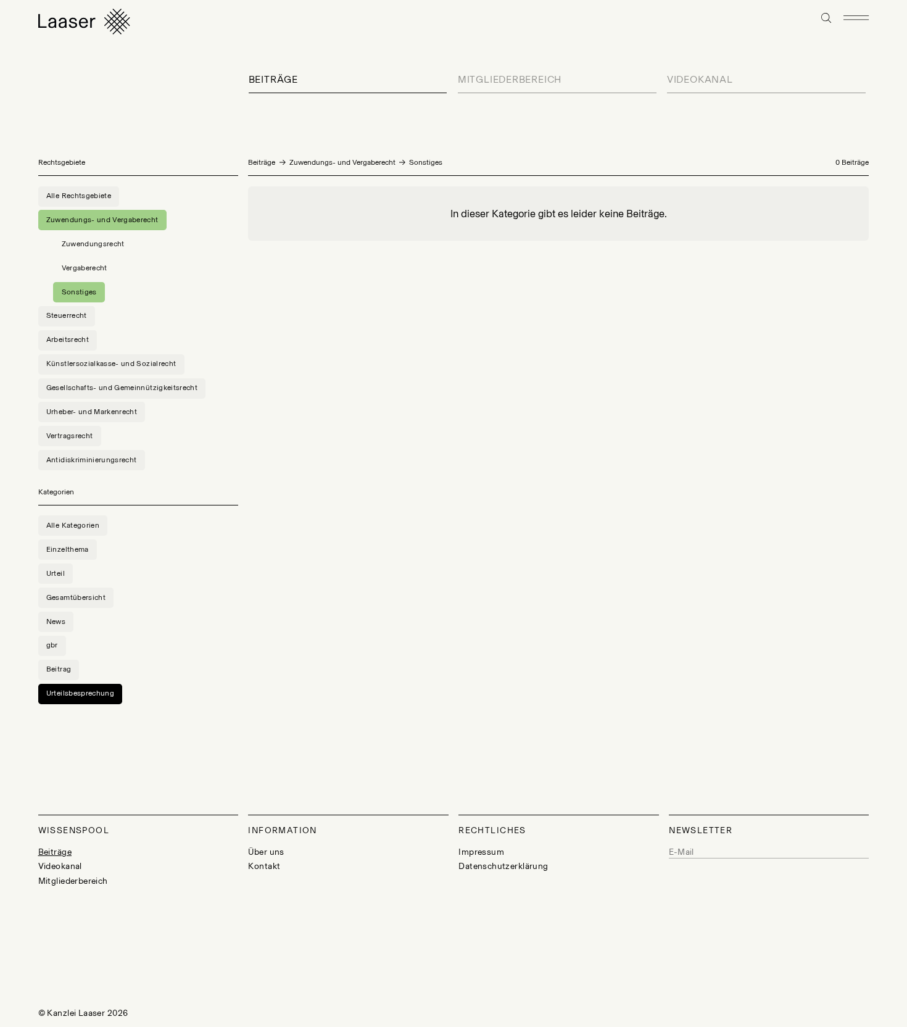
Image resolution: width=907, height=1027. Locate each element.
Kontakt (264, 866)
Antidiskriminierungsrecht (91, 459)
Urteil (55, 573)
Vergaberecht (84, 268)
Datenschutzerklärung (503, 866)
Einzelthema (67, 549)
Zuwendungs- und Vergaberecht (342, 162)
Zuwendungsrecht (93, 243)
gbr (52, 645)
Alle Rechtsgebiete (78, 195)
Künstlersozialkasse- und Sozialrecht (111, 363)
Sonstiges (79, 292)
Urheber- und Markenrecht (91, 411)
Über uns (266, 852)
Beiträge (273, 79)
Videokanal (700, 79)
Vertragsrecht (69, 435)
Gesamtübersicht (76, 597)
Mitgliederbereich (509, 79)
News (55, 621)
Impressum (481, 852)
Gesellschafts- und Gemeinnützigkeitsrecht (121, 387)
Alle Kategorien (72, 525)
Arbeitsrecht (67, 339)
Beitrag (58, 669)
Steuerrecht (66, 315)
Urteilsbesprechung (80, 693)
